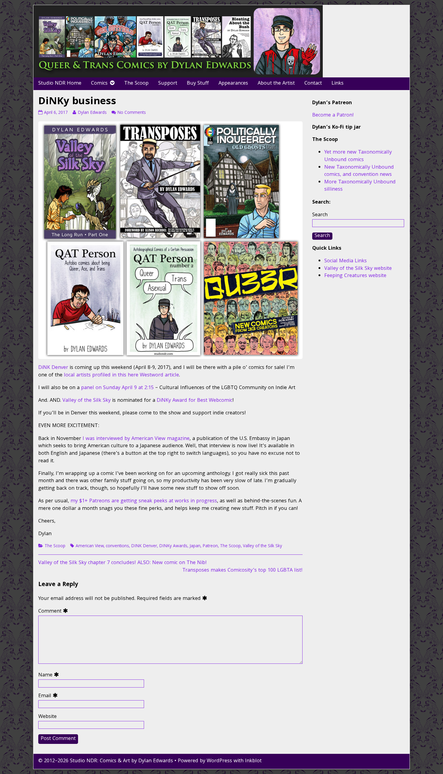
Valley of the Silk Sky (86, 400)
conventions (117, 546)
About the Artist (276, 83)
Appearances (233, 83)
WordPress (219, 761)
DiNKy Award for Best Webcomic (194, 400)
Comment (54, 612)
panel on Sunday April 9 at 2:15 (117, 388)
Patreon (210, 546)
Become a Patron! (333, 115)
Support (167, 83)
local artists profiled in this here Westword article (121, 375)
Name (49, 675)
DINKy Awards (173, 546)
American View (90, 546)
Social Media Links (345, 261)
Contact (313, 83)
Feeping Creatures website (355, 276)
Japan (195, 546)
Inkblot (253, 761)
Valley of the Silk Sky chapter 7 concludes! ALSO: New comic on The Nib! (122, 563)
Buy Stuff (198, 83)
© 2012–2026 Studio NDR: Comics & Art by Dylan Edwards (105, 761)
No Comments (131, 113)
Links (337, 83)
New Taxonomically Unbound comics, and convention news (359, 171)
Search (320, 215)
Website (47, 717)
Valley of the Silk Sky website (358, 268)
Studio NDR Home (59, 83)
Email (49, 696)
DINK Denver (144, 546)
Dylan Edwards (92, 113)
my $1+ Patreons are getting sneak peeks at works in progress (144, 501)
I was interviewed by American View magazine (136, 439)
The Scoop (136, 83)
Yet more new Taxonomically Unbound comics (358, 156)
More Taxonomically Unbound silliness (360, 186)
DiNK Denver (53, 368)
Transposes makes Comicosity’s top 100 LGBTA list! (242, 570)
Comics (99, 83)
